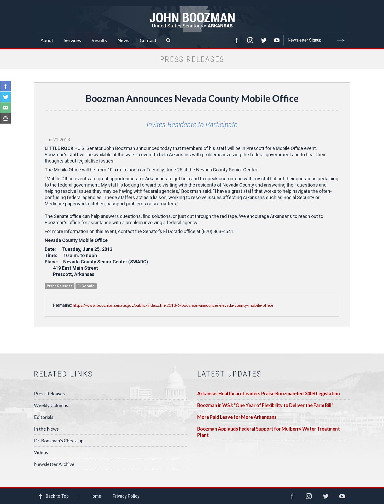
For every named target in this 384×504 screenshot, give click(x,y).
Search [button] (168, 40)
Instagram (250, 40)
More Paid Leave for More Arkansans (237, 417)
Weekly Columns (51, 405)
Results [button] (99, 40)
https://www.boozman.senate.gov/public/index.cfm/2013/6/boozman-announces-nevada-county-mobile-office (173, 305)
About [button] (46, 40)
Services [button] (72, 40)
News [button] (123, 40)
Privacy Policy (126, 496)
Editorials (43, 417)
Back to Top (57, 496)
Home (95, 496)
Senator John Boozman (192, 19)
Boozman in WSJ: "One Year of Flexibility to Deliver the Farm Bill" (265, 405)
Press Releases (49, 393)
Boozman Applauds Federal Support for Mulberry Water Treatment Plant (268, 432)
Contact (148, 40)
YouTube (276, 40)
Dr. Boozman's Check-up (59, 440)
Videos (41, 452)
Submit (341, 40)
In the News (46, 429)
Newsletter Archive (54, 464)
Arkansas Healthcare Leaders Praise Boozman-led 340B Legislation (268, 393)
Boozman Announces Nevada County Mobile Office (192, 98)
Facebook (236, 40)
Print (5, 118)
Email (5, 107)
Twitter (263, 40)
